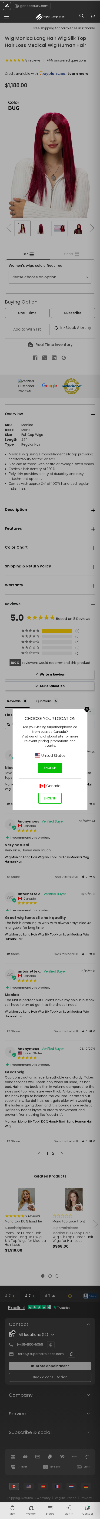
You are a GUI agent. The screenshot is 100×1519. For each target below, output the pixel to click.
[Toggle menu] (5, 15)
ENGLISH (50, 767)
